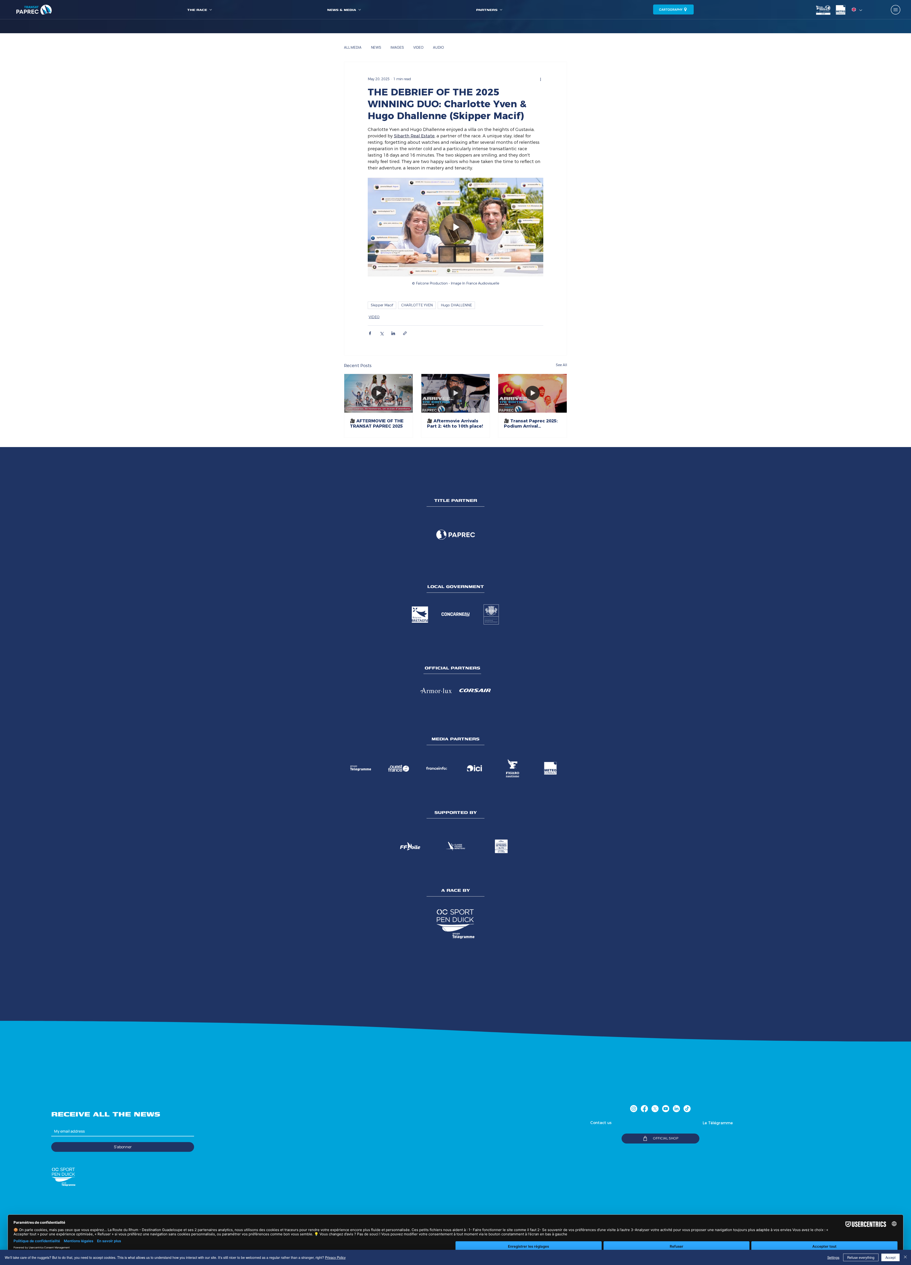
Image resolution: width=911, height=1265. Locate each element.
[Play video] (455, 227)
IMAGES (397, 47)
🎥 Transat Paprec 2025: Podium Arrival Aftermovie (531, 423)
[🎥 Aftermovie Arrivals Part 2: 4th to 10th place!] (455, 393)
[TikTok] (687, 1108)
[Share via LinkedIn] (393, 333)
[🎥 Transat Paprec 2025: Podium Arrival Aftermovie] (532, 393)
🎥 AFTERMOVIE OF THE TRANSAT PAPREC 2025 (377, 423)
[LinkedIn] (676, 1108)
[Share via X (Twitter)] (381, 333)
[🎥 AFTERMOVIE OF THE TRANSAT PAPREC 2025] (378, 393)
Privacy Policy (335, 1257)
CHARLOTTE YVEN (417, 305)
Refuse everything (860, 1257)
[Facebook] (644, 1108)
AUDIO (438, 47)
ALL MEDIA (353, 47)
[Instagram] (633, 1108)
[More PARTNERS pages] (501, 10)
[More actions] (540, 79)
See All (561, 365)
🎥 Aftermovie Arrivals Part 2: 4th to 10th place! (455, 423)
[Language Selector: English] (856, 9)
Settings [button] (833, 1257)
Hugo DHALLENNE (456, 305)
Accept (890, 1257)
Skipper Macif (382, 305)
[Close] (905, 1257)
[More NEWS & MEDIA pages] (359, 10)
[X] (655, 1108)
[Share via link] (405, 333)
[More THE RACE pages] (210, 10)
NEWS (376, 47)
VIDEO (418, 47)
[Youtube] (665, 1108)
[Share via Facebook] (370, 333)
